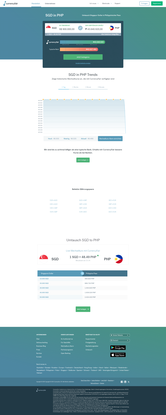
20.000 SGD (44, 283)
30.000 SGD (44, 288)
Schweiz (86, 370)
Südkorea (71, 370)
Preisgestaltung (91, 342)
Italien (106, 368)
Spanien (79, 370)
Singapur (64, 370)
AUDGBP (83, 200)
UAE (99, 370)
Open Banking (65, 353)
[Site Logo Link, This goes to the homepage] (16, 3)
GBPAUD (83, 208)
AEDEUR (112, 200)
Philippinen (50, 370)
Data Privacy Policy (85, 380)
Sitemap (102, 383)
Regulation (110, 380)
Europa (61, 368)
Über (38, 339)
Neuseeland (40, 370)
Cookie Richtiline (96, 380)
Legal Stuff (103, 380)
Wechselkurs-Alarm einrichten (110, 138)
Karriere (39, 353)
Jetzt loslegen (83, 160)
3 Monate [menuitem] (101, 87)
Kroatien (54, 368)
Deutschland (78, 368)
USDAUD (53, 204)
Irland (101, 368)
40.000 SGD (44, 293)
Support (117, 3)
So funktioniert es (67, 339)
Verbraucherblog (41, 342)
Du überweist (64, 25)
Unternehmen (50, 4)
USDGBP (53, 208)
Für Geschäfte (65, 342)
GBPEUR (112, 204)
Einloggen (144, 3)
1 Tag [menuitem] (63, 87)
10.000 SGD (44, 279)
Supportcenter (90, 339)
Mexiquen (113, 368)
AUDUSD (112, 208)
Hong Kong (88, 368)
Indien (95, 368)
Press (38, 350)
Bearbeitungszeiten (92, 346)
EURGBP (53, 212)
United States (123, 370)
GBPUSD (83, 204)
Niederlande (122, 368)
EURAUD (53, 200)
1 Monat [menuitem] (88, 87)
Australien (40, 368)
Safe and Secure (94, 383)
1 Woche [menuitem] (75, 87)
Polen (57, 370)
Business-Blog (41, 346)
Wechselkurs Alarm (67, 346)
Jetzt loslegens (83, 57)
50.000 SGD (44, 297)
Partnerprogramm (67, 350)
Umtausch (89, 350)
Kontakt (39, 357)
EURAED (83, 212)
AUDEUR (112, 212)
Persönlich (36, 4)
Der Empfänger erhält (94, 25)
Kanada (47, 368)
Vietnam (39, 373)
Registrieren (157, 3)
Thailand (94, 370)
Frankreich (69, 368)
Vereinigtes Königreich (110, 370)
